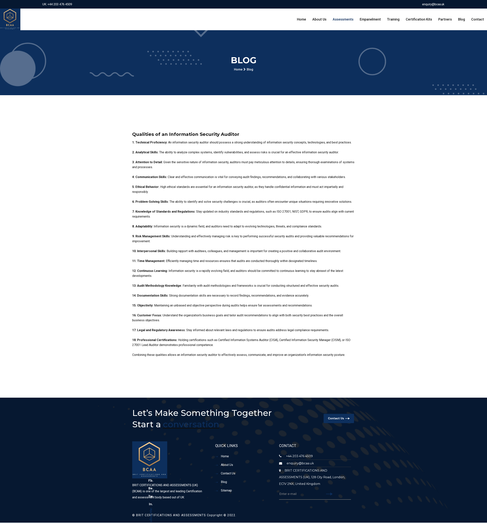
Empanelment (370, 19)
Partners (445, 19)
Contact (477, 19)
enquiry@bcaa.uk (433, 4)
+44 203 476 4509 (299, 456)
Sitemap (226, 490)
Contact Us (336, 418)
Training (393, 19)
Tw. (151, 496)
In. (151, 504)
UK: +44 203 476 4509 (57, 4)
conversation (191, 424)
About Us (319, 19)
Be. (150, 488)
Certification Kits (419, 19)
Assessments (343, 19)
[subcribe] (329, 494)
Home (301, 19)
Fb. (150, 480)
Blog (461, 19)
